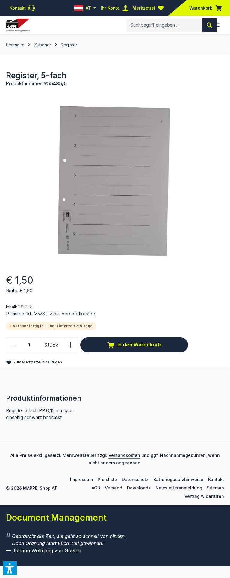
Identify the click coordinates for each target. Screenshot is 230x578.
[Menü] (217, 25)
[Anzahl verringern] (13, 344)
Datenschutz (135, 479)
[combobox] (165, 25)
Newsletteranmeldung (178, 487)
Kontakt (216, 479)
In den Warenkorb (138, 345)
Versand (113, 487)
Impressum (81, 479)
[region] (115, 179)
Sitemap (215, 487)
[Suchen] (209, 25)
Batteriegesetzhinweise (178, 479)
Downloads (139, 487)
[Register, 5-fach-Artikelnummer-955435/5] (115, 179)
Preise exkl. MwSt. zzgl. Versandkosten (50, 314)
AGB (96, 487)
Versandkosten (124, 455)
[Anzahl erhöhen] (71, 344)
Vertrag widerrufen (204, 496)
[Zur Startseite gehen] (18, 25)
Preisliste (107, 479)
